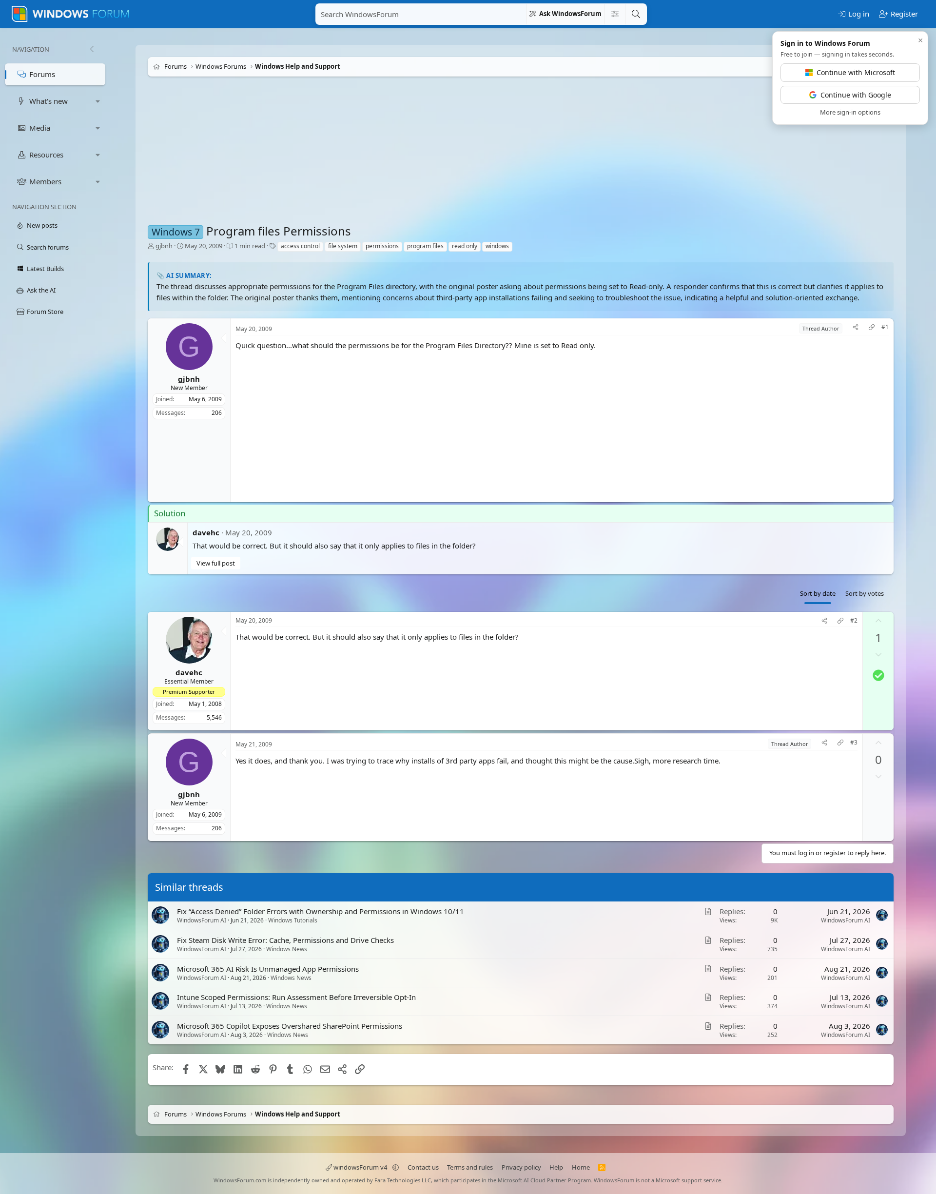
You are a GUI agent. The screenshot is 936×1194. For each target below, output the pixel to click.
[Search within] (614, 14)
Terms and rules (470, 1167)
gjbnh (164, 245)
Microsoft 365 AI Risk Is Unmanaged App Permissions (268, 968)
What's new (48, 101)
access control (300, 246)
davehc (206, 532)
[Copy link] (871, 328)
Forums (42, 74)
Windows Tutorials (292, 920)
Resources (46, 154)
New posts (42, 225)
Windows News (286, 948)
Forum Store (45, 311)
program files (425, 246)
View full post (215, 563)
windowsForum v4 (360, 1167)
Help (556, 1167)
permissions (382, 246)
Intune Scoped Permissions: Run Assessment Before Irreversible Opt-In (296, 997)
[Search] (635, 14)
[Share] (855, 328)
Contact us (423, 1167)
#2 (854, 621)
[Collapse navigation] (91, 49)
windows (497, 246)
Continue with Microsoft (856, 72)
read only (464, 246)
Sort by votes (864, 593)
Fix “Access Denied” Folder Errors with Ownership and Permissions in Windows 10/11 (320, 911)
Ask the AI (41, 290)
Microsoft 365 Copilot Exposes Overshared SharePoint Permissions (289, 1026)
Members (45, 181)
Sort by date (818, 593)
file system (342, 246)
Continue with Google (855, 94)
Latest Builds (45, 268)
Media (39, 128)
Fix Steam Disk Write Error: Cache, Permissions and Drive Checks (285, 939)
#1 (885, 327)
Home (581, 1167)
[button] (98, 101)
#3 (854, 742)
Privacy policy (521, 1167)
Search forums (48, 247)
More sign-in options (850, 112)
